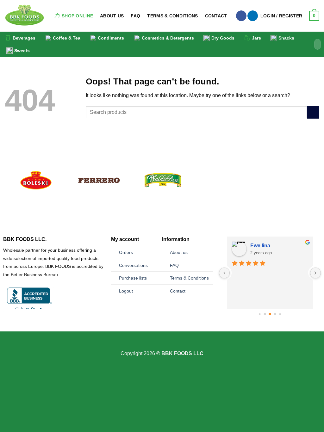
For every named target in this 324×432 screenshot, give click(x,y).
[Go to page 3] (270, 314)
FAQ (135, 15)
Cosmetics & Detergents (168, 37)
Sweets (22, 50)
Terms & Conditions (172, 15)
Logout (126, 290)
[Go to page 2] (265, 314)
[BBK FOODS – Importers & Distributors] (24, 16)
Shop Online (77, 15)
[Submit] (315, 44)
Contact (216, 15)
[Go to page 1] (260, 314)
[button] (281, 16)
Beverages (24, 37)
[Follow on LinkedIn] (252, 15)
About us (179, 252)
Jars (256, 37)
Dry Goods (222, 37)
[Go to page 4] (275, 314)
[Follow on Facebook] (241, 15)
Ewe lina (260, 245)
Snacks (286, 37)
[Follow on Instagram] (162, 345)
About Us (112, 15)
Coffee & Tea (66, 37)
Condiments (111, 37)
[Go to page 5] (280, 314)
